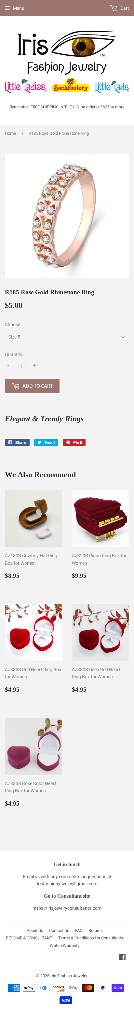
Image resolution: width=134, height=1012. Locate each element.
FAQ (79, 930)
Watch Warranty (64, 945)
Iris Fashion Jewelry (68, 975)
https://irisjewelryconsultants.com (67, 908)
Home (10, 133)
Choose (12, 324)
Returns (95, 930)
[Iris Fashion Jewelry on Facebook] (122, 958)
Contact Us (59, 930)
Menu (18, 8)
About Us (35, 930)
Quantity (13, 354)
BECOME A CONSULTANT (29, 938)
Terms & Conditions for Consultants (90, 938)
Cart (124, 8)
